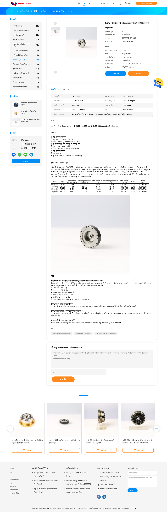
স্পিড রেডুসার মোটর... (26, 82)
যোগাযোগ (25, 161)
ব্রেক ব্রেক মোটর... (26, 78)
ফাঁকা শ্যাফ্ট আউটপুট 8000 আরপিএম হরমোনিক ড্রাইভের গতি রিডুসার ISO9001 (78, 482)
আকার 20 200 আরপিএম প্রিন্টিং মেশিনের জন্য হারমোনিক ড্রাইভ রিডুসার (78, 490)
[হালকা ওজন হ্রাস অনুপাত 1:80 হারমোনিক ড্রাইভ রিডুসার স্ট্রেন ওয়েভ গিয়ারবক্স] (107, 420)
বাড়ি (11, 473)
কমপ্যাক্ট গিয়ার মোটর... (26, 39)
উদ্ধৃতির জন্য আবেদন (146, 3)
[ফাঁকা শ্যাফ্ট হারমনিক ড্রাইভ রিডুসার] (16, 113)
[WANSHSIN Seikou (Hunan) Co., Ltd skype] (31, 154)
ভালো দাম (116, 73)
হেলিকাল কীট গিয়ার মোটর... (26, 55)
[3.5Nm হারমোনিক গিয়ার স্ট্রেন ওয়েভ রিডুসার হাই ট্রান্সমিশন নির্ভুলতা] (81, 42)
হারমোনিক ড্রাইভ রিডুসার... (26, 60)
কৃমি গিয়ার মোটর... (26, 69)
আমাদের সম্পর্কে (14, 479)
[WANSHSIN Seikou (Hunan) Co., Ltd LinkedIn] (104, 497)
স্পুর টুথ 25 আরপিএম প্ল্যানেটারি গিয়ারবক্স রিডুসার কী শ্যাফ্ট (45, 490)
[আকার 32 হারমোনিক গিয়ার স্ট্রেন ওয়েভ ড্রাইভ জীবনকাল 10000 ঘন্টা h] (30, 420)
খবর (11, 483)
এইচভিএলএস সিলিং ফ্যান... (26, 87)
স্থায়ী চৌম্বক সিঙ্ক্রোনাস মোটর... (26, 73)
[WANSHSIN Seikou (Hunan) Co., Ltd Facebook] (99, 497)
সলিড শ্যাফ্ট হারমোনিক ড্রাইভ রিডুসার (29, 104)
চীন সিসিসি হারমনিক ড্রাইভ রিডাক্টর (41, 508)
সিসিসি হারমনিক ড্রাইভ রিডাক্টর (83, 333)
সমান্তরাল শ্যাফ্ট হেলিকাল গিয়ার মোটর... (26, 45)
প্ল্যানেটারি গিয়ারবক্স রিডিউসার (40, 468)
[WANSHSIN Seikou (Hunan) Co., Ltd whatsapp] (20, 154)
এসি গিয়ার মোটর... (26, 26)
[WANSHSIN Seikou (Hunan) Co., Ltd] (21, 4)
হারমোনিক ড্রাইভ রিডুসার (71, 468)
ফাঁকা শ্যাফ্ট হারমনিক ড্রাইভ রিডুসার (28, 112)
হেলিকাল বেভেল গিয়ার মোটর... (26, 51)
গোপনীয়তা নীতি (14, 493)
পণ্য (11, 476)
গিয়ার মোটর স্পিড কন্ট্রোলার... (26, 64)
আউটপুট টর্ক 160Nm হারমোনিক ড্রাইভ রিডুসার (30, 120)
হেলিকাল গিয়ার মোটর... (26, 35)
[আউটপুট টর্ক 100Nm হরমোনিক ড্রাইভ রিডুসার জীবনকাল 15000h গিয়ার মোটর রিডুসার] (67, 420)
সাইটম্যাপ (13, 486)
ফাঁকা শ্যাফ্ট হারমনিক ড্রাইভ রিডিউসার (61, 333)
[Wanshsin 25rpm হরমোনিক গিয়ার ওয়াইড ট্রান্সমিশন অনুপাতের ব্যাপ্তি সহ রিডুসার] (144, 420)
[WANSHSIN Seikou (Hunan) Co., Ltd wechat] (25, 154)
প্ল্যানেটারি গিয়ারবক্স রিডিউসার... (26, 30)
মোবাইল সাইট (14, 490)
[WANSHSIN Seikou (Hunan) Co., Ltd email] (14, 154)
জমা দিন (63, 379)
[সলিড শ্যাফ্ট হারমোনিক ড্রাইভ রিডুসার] (16, 105)
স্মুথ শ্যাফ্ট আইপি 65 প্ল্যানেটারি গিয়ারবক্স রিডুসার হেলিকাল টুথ (45, 474)
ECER (134, 508)
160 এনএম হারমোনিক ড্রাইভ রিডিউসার (106, 333)
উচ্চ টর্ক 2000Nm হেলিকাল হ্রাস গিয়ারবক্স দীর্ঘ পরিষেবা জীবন (46, 482)
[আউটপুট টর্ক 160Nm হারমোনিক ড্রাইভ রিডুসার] (16, 122)
